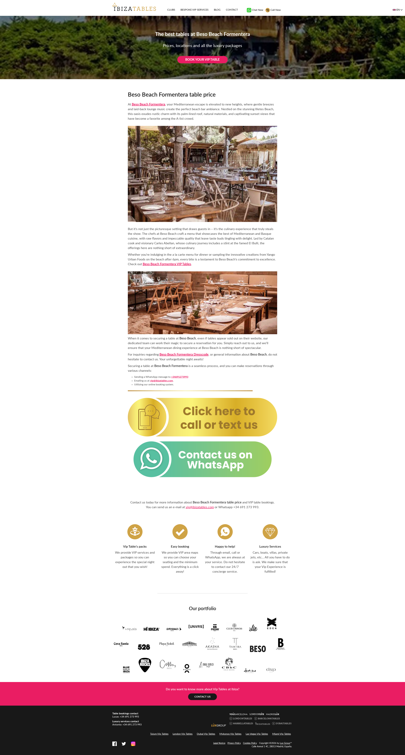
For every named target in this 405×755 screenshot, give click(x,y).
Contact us (202, 696)
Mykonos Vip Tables (230, 734)
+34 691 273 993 (246, 507)
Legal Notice (219, 743)
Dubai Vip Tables (206, 734)
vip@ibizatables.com (161, 380)
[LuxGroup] (218, 724)
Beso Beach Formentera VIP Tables (167, 264)
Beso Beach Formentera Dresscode (184, 354)
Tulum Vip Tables (159, 734)
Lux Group (285, 743)
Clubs (171, 10)
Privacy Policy (234, 743)
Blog (217, 10)
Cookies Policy (250, 743)
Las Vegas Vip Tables (257, 734)
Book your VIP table (202, 59)
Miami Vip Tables (281, 734)
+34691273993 (179, 377)
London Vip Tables (183, 734)
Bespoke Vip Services (195, 10)
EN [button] (398, 10)
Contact (232, 10)
